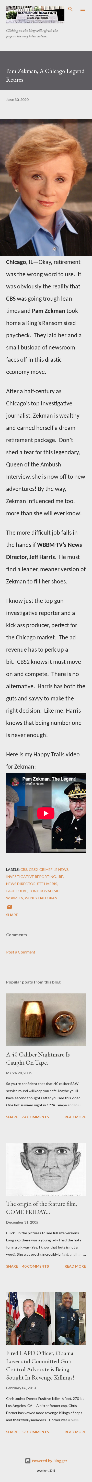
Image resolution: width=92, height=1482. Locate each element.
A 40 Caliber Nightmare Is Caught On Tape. (38, 1058)
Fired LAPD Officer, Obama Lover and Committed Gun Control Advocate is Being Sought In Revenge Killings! (40, 1365)
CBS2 (33, 869)
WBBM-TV (14, 898)
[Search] (70, 9)
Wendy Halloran (41, 898)
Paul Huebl (16, 891)
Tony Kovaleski (44, 891)
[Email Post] (9, 908)
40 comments (35, 1266)
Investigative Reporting (31, 876)
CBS (23, 869)
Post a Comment (20, 951)
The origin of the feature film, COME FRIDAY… (41, 1208)
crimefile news (53, 869)
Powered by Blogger (49, 1460)
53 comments (35, 1432)
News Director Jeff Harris (31, 884)
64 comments (35, 1117)
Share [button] (12, 915)
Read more (75, 1117)
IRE (60, 876)
